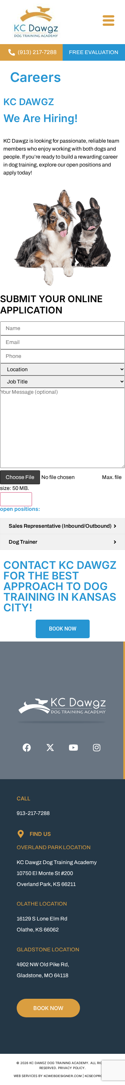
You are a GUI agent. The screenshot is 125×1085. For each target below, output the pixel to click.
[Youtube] (73, 747)
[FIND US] (21, 834)
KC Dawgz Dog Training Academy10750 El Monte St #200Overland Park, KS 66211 (57, 873)
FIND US (40, 834)
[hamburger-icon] (107, 21)
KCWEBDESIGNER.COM (63, 1076)
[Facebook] (26, 747)
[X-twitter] (50, 747)
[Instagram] (96, 747)
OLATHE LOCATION (42, 904)
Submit (16, 499)
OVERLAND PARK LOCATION (54, 847)
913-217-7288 (33, 813)
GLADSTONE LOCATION (48, 949)
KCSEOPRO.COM (98, 1076)
